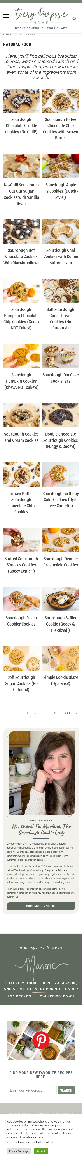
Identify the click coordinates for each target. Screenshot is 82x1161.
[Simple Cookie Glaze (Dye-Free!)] (60, 649)
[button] (6, 16)
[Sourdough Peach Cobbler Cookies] (21, 590)
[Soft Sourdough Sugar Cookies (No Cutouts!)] (21, 649)
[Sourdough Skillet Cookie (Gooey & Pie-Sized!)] (60, 590)
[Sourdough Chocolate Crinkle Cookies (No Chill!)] (21, 91)
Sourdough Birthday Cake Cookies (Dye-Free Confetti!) (61, 499)
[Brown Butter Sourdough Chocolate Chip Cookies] (21, 465)
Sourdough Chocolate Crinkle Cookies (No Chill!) (21, 125)
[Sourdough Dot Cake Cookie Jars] (60, 346)
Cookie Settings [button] (18, 1151)
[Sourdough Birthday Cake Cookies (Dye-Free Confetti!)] (60, 465)
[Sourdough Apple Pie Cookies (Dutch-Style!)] (60, 156)
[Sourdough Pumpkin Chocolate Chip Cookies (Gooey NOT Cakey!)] (21, 281)
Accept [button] (41, 1151)
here (40, 1137)
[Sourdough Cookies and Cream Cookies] (21, 406)
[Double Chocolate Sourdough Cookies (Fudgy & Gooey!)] (60, 406)
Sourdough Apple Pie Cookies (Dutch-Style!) (60, 191)
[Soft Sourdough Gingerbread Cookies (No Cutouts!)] (60, 281)
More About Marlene (41, 906)
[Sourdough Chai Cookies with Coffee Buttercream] (60, 222)
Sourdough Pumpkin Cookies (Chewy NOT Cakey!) (21, 381)
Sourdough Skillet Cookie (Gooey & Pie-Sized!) (60, 624)
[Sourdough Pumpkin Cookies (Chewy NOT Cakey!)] (21, 346)
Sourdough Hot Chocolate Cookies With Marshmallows (21, 256)
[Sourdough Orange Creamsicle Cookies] (60, 530)
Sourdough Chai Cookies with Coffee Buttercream (61, 256)
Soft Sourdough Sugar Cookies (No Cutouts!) (21, 683)
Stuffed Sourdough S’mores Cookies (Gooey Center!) (21, 564)
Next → (71, 713)
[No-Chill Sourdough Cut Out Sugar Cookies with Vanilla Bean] (21, 156)
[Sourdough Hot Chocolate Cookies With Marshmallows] (21, 222)
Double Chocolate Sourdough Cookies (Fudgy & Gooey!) (60, 440)
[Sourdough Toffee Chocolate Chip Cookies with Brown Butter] (60, 91)
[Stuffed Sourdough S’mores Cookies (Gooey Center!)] (21, 530)
